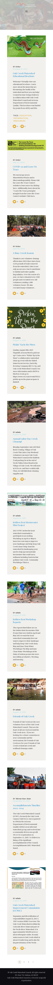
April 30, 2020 (19, 249)
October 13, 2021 (20, 69)
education (25, 115)
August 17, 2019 (19, 340)
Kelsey (16, 67)
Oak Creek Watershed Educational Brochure (24, 74)
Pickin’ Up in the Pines (24, 344)
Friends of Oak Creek (23, 716)
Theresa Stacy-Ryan (22, 799)
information (20, 118)
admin (17, 338)
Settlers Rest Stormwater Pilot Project (25, 524)
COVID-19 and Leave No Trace (25, 168)
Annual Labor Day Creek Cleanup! (25, 440)
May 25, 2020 (19, 162)
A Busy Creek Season (23, 253)
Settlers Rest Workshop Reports (24, 621)
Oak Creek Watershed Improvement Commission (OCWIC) (26, 908)
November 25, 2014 (21, 801)
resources (19, 121)
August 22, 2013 (20, 901)
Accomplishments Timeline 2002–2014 (26, 806)
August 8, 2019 (19, 518)
